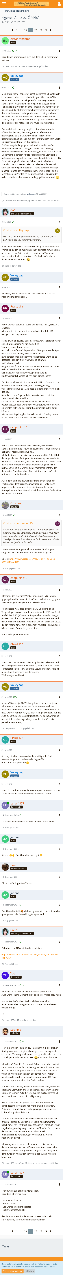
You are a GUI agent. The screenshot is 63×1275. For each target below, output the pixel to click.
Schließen (30, 1271)
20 (25, 30)
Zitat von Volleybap (16, 230)
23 (40, 30)
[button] (4, 3)
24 (45, 30)
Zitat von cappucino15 (18, 523)
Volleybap (31, 194)
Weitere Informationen (12, 1271)
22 (35, 30)
